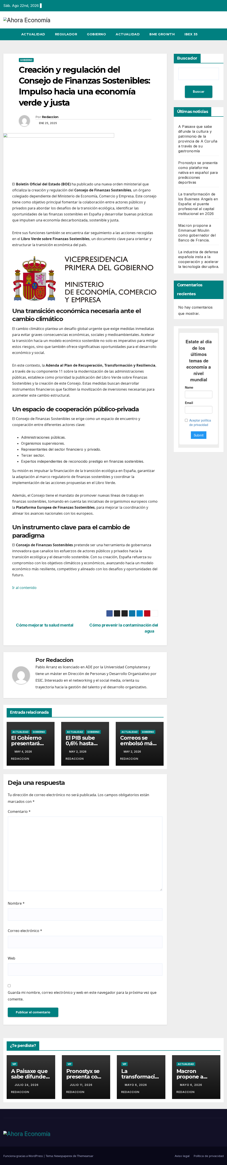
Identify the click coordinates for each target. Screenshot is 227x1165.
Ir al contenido (24, 587)
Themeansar (85, 1156)
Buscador (187, 58)
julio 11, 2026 (81, 1085)
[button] (212, 34)
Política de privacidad (209, 1156)
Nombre (16, 903)
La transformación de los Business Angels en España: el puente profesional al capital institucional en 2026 (198, 204)
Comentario (19, 811)
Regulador (66, 34)
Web (11, 958)
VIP (14, 1064)
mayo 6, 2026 (136, 1085)
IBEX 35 (191, 34)
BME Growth (162, 34)
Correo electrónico (25, 930)
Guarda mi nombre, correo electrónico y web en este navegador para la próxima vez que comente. (82, 996)
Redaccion (50, 117)
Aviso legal (182, 1156)
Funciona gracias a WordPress (23, 1156)
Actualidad (33, 34)
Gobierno (96, 34)
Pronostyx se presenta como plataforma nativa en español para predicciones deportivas (198, 173)
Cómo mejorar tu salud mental (44, 625)
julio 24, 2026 (27, 1085)
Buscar (198, 91)
